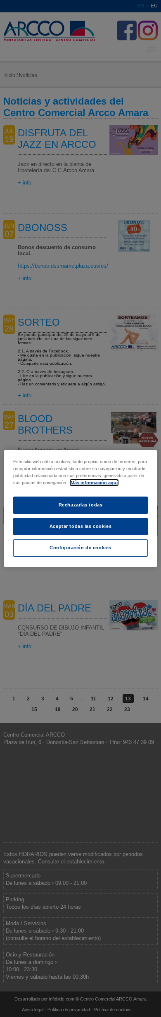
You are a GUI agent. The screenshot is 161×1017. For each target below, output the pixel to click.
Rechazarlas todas (81, 504)
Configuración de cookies (80, 547)
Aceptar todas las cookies (80, 526)
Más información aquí (94, 482)
